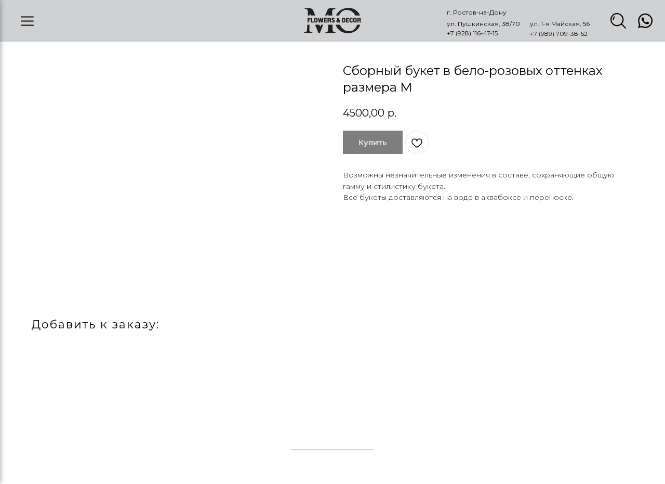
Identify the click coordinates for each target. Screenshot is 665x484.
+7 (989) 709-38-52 (559, 33)
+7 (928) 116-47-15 (472, 33)
